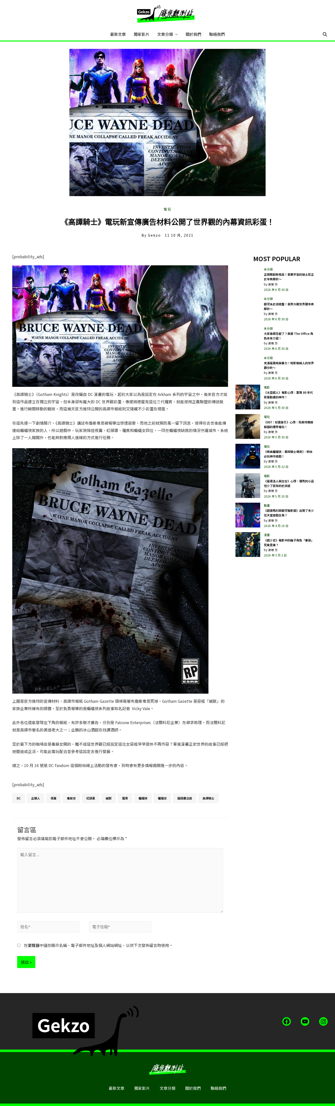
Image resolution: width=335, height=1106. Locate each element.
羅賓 (125, 798)
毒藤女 (71, 798)
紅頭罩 (90, 798)
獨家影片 (141, 34)
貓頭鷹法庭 (184, 798)
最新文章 (118, 34)
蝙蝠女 (162, 798)
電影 (267, 387)
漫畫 (267, 535)
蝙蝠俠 (143, 798)
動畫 (267, 505)
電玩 (167, 209)
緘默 (109, 798)
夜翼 (53, 798)
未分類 (268, 269)
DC (19, 798)
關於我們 (193, 34)
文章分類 (165, 34)
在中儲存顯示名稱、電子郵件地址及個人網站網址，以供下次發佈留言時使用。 (98, 945)
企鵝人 (35, 798)
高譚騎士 (208, 798)
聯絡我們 (217, 34)
